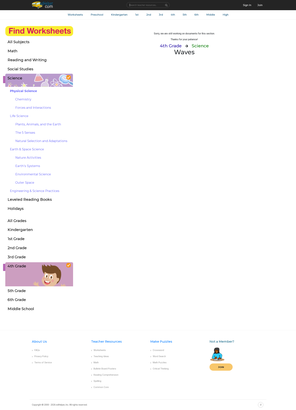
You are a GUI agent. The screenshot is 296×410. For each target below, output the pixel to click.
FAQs (37, 350)
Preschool (97, 14)
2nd (148, 14)
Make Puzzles (161, 341)
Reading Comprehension (106, 374)
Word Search (159, 356)
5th (185, 14)
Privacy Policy (41, 356)
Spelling (97, 381)
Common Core (101, 387)
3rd (161, 14)
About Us (39, 341)
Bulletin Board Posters (105, 368)
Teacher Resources (106, 341)
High (225, 14)
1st (137, 14)
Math (96, 362)
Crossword (158, 350)
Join (221, 367)
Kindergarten (119, 14)
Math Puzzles (159, 362)
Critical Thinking (161, 368)
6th (196, 14)
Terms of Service (43, 362)
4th (173, 14)
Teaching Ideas (101, 356)
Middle (210, 14)
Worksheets (75, 14)
